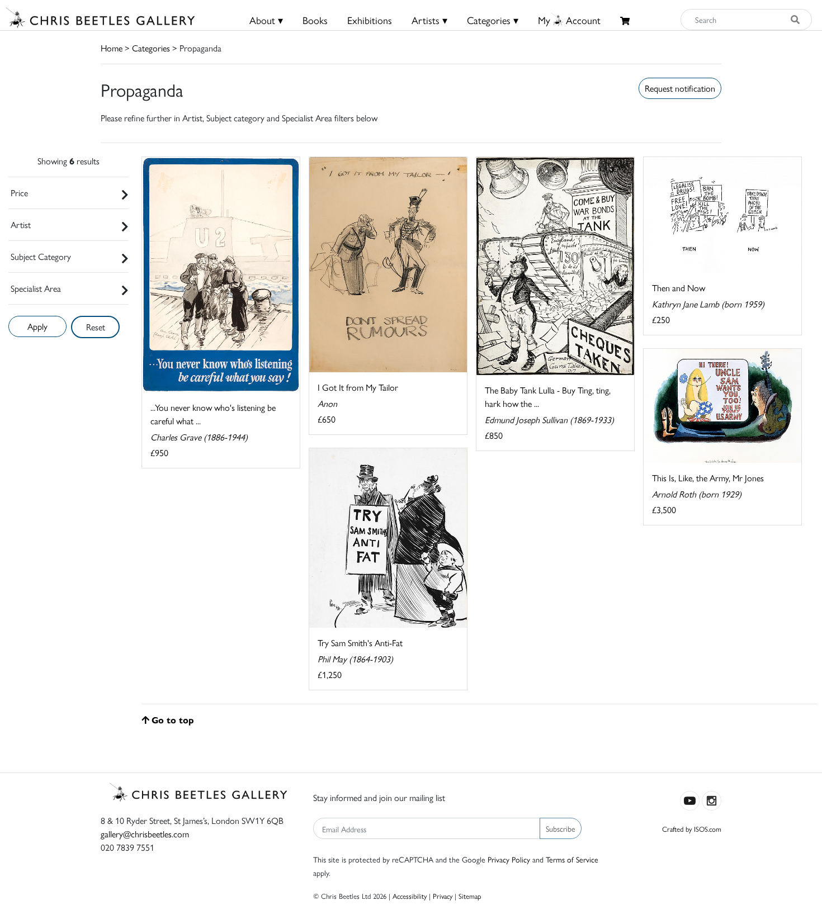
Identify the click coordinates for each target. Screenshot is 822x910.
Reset (95, 326)
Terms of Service (572, 859)
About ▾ (266, 20)
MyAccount (569, 20)
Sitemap (470, 895)
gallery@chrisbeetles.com (145, 833)
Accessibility (410, 895)
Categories (151, 47)
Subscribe (560, 828)
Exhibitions (369, 20)
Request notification (680, 88)
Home (111, 47)
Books (315, 20)
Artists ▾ (429, 20)
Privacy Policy (509, 859)
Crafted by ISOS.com (691, 828)
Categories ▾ (492, 20)
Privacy (442, 895)
